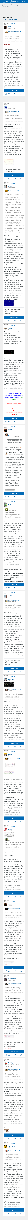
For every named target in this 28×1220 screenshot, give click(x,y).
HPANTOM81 (12, 979)
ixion (9, 27)
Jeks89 (10, 429)
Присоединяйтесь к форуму (12, 169)
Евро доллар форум (10, 19)
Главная (6, 5)
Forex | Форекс (15, 5)
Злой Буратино (13, 1063)
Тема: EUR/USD (7, 17)
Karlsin (10, 186)
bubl (9, 504)
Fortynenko (11, 1146)
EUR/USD (6, 7)
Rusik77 (10, 829)
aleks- (10, 107)
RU (25, 2)
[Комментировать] (15, 93)
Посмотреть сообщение (20, 31)
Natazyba (11, 679)
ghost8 (10, 328)
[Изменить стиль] (22, 2)
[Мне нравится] (6, 94)
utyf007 (10, 754)
